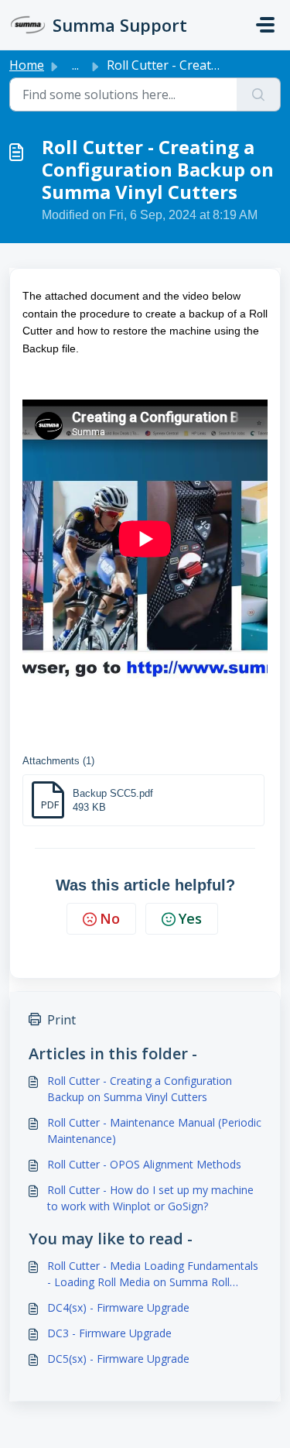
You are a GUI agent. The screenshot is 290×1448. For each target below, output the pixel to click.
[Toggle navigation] (265, 25)
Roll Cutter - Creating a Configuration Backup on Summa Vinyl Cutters (139, 1088)
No (110, 918)
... (75, 65)
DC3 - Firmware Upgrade (109, 1333)
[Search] (259, 94)
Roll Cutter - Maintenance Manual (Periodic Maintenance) (154, 1130)
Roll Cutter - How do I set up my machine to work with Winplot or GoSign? (150, 1197)
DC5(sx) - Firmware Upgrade (118, 1358)
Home (26, 65)
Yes (190, 918)
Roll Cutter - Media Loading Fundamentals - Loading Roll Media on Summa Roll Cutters (152, 1274)
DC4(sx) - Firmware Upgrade (118, 1307)
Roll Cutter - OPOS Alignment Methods (144, 1164)
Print (61, 1019)
